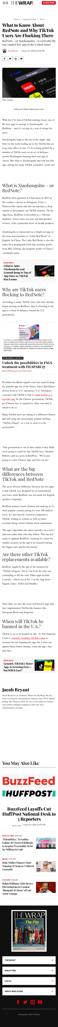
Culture (6, 880)
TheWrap (10, 960)
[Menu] (5, 3)
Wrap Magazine (14, 991)
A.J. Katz (18, 826)
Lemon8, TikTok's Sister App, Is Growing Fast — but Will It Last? (18, 667)
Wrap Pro (10, 970)
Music (5, 859)
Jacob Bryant (13, 51)
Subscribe (49, 3)
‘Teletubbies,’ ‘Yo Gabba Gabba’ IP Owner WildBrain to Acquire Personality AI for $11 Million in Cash (17, 844)
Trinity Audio (29, 109)
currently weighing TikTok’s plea (28, 638)
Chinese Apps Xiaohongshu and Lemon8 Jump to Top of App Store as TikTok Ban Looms (17, 272)
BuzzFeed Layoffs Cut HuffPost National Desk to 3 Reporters (29, 813)
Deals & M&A (8, 836)
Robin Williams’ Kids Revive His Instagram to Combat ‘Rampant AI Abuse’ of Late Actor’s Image (17, 888)
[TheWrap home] (22, 3)
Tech (42, 19)
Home (16, 19)
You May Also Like (20, 763)
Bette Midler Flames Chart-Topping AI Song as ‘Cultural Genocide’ (18, 866)
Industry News (29, 19)
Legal (8, 981)
